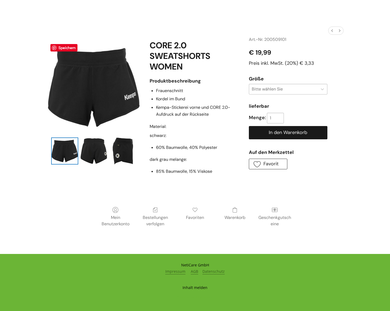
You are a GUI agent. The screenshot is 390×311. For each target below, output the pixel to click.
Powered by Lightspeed (195, 296)
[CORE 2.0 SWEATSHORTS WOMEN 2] (122, 151)
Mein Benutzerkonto (115, 221)
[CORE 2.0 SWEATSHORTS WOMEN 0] (64, 151)
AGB (194, 271)
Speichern (67, 47)
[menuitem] (332, 30)
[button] (268, 164)
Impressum (175, 271)
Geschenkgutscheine (274, 221)
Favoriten (195, 217)
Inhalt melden (195, 287)
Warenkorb (234, 217)
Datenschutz (213, 271)
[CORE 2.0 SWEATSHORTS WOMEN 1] (93, 151)
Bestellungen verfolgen (155, 221)
